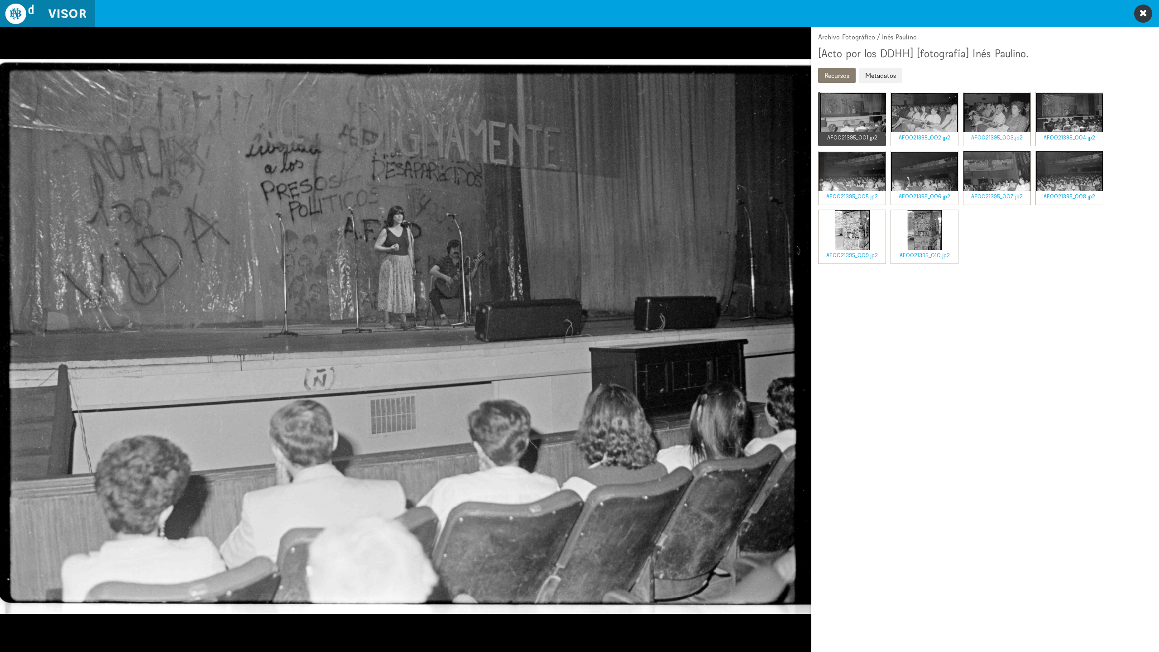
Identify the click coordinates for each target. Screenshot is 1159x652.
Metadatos (880, 75)
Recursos (836, 75)
